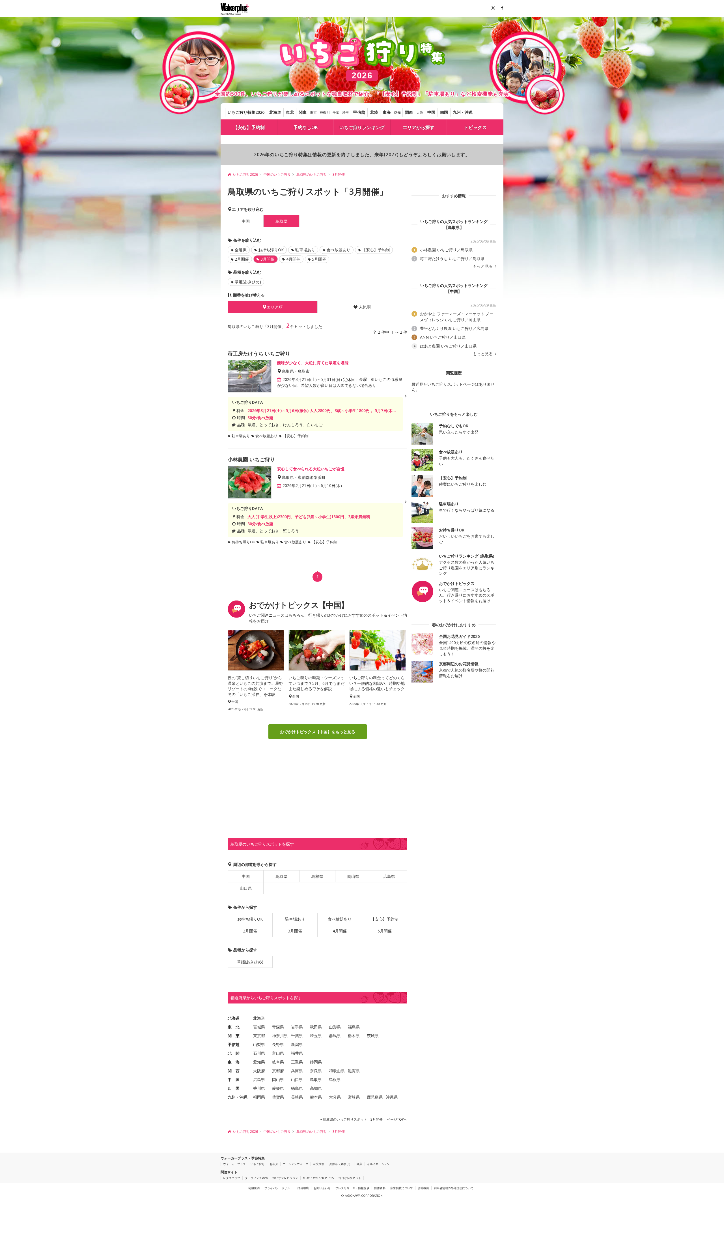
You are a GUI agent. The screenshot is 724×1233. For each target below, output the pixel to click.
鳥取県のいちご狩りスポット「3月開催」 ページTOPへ (364, 1119)
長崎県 (297, 1097)
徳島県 (297, 1088)
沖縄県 (392, 1097)
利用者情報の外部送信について (453, 1188)
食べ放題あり (338, 249)
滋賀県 (354, 1070)
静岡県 (316, 1062)
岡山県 (353, 876)
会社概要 (423, 1188)
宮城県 (259, 1027)
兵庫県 (297, 1070)
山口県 (246, 888)
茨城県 (373, 1035)
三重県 (297, 1062)
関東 (303, 112)
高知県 (316, 1088)
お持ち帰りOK (271, 249)
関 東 (234, 1035)
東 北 (234, 1027)
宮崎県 (354, 1097)
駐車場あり (305, 249)
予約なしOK (305, 127)
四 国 (234, 1088)
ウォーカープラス (234, 1164)
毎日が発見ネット (350, 1178)
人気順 (365, 307)
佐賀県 (278, 1097)
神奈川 (325, 112)
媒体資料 (379, 1188)
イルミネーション (378, 1164)
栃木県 (354, 1035)
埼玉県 (316, 1035)
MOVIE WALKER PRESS (318, 1178)
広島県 (389, 876)
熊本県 (316, 1097)
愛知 (397, 112)
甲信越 (359, 112)
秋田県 (316, 1027)
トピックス (475, 127)
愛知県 (259, 1062)
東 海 (234, 1062)
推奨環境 (303, 1188)
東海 (387, 112)
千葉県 (297, 1035)
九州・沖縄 (463, 112)
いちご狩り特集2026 (246, 112)
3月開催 (295, 931)
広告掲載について (401, 1188)
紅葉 (359, 1164)
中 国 (234, 1079)
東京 (313, 112)
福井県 (297, 1053)
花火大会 (318, 1164)
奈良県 (316, 1070)
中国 (431, 112)
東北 (290, 112)
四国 (444, 112)
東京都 (259, 1035)
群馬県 (335, 1035)
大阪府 (259, 1070)
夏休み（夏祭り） (340, 1164)
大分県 (335, 1097)
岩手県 (297, 1027)
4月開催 (293, 259)
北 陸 (234, 1053)
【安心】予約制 (249, 127)
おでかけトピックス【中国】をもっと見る (317, 731)
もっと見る (483, 266)
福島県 (354, 1027)
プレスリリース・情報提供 (352, 1188)
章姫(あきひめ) (248, 281)
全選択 (241, 249)
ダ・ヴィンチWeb (256, 1178)
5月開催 (319, 259)
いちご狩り (258, 1164)
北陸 (374, 112)
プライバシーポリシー (278, 1188)
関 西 (234, 1070)
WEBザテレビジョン (285, 1178)
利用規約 (254, 1188)
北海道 (275, 112)
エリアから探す (418, 127)
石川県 (259, 1053)
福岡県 (259, 1097)
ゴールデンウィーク (295, 1164)
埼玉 (345, 112)
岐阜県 (278, 1062)
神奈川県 (280, 1035)
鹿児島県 (375, 1097)
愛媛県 (278, 1088)
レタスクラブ (231, 1178)
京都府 (278, 1070)
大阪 (419, 112)
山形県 (335, 1027)
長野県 (278, 1044)
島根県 (317, 876)
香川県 (259, 1088)
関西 (409, 112)
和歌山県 (337, 1070)
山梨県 (259, 1044)
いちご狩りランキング (362, 127)
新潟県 (297, 1044)
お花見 (274, 1164)
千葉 (336, 112)
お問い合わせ (322, 1188)
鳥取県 (281, 876)
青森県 (278, 1027)
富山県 (278, 1053)
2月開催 (242, 259)
